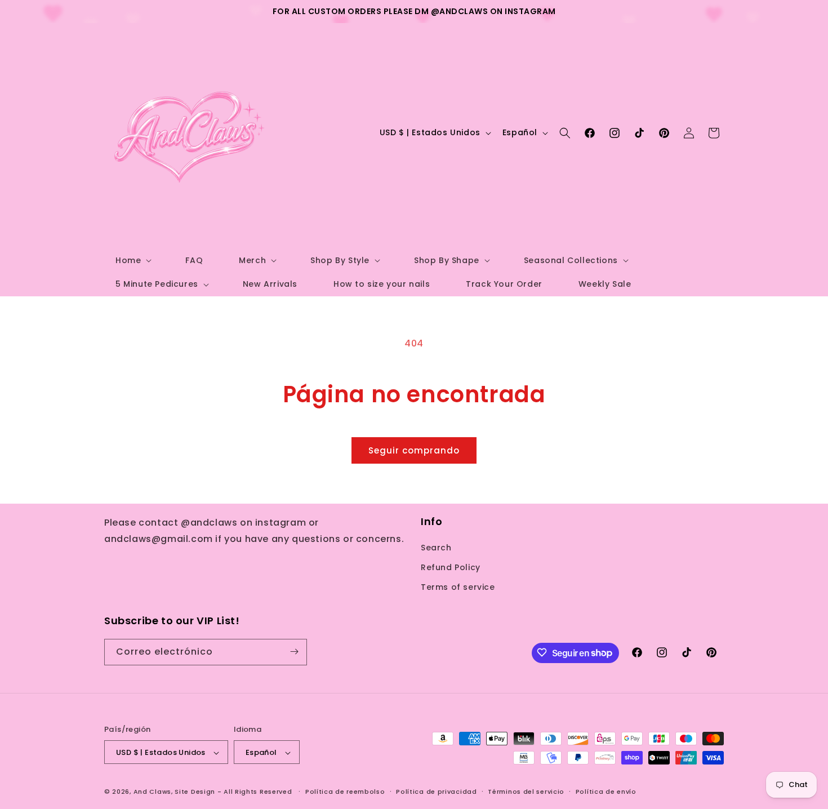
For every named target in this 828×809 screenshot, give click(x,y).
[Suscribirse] (294, 651)
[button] (132, 260)
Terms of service (458, 587)
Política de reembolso (345, 791)
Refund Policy (450, 566)
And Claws (152, 792)
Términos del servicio (526, 791)
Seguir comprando (414, 450)
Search (436, 547)
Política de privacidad (436, 791)
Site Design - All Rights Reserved (233, 792)
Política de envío (606, 791)
